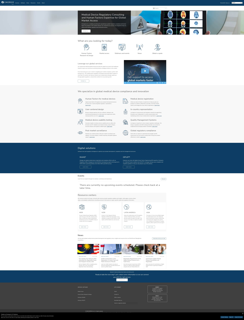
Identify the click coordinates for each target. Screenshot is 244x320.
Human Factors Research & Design (86, 54)
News (27, 3)
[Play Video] (125, 83)
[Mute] (160, 83)
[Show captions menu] (157, 83)
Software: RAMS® (81, 297)
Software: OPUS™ (81, 300)
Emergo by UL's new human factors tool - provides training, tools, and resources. (157, 298)
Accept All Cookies (238, 317)
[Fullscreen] (165, 83)
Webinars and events (122, 53)
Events (38, 3)
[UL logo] (8, 3)
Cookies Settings (224, 317)
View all (163, 179)
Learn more (88, 105)
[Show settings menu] (162, 83)
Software (23, 3)
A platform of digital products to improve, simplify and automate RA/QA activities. (157, 289)
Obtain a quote (157, 53)
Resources (33, 3)
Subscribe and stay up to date (159, 238)
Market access (104, 53)
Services (17, 3)
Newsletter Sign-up (224, 3)
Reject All (231, 317)
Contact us (85, 31)
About (43, 3)
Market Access (80, 291)
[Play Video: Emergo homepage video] (145, 70)
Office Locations (117, 297)
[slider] (142, 83)
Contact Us (116, 294)
